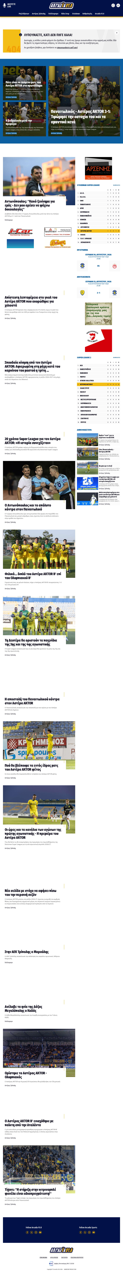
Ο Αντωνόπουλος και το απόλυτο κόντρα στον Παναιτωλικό (28, 507)
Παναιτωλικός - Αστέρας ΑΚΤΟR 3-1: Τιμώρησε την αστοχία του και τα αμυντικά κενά (81, 117)
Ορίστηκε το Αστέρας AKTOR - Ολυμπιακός (26, 1075)
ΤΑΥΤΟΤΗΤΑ (64, 1257)
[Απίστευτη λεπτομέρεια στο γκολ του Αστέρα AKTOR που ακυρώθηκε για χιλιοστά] (39, 277)
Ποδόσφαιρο (53, 13)
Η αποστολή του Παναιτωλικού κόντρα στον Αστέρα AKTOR (32, 701)
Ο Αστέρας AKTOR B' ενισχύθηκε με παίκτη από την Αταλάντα (29, 1123)
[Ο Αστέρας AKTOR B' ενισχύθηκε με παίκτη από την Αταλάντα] (39, 1109)
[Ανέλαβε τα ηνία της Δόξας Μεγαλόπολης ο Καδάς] (39, 990)
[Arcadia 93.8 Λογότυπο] (61, 5)
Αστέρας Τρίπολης (39, 13)
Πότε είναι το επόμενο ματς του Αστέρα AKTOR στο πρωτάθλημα (24, 84)
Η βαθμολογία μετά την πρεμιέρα (19, 122)
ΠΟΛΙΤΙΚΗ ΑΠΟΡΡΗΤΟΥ (77, 1257)
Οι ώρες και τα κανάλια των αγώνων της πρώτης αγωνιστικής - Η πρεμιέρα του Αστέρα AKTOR (33, 833)
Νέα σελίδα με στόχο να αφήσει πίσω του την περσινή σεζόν (30, 893)
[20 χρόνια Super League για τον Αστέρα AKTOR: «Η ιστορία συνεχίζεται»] (39, 417)
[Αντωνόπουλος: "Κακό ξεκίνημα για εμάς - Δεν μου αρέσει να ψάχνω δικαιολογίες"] (39, 181)
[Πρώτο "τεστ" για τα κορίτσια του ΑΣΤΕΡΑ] (87, 440)
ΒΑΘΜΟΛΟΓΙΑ (116, 185)
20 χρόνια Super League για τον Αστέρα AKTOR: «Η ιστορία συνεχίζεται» (33, 441)
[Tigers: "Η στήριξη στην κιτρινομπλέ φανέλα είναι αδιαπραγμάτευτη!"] (39, 1169)
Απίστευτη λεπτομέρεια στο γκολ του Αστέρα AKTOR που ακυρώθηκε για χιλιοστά (31, 301)
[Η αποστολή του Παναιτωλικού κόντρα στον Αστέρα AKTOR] (39, 683)
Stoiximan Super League (88, 185)
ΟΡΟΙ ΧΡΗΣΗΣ (54, 1257)
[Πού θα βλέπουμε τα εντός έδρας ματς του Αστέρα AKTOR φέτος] (39, 745)
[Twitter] (31, 1232)
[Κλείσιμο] (117, 33)
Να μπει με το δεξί (105, 466)
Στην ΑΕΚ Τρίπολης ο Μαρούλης (27, 952)
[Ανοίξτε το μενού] (118, 5)
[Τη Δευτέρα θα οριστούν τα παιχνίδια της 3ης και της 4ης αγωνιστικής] (39, 620)
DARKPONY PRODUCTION (70, 1269)
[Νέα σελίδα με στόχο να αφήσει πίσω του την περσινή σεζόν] (39, 875)
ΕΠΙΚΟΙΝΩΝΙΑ (43, 1257)
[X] (85, 1232)
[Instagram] (35, 1232)
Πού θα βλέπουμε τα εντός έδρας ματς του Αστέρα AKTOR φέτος (31, 767)
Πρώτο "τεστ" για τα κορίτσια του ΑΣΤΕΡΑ (106, 436)
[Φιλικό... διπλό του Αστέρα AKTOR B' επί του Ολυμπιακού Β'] (39, 554)
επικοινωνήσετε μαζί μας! (67, 47)
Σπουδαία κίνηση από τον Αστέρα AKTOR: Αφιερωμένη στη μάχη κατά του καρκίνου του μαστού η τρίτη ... (32, 366)
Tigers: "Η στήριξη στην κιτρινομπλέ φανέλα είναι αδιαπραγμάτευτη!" (30, 1191)
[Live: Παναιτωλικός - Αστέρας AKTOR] (87, 454)
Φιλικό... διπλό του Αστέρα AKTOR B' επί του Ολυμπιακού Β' (33, 576)
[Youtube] (40, 1232)
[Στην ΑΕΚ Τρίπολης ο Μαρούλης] (39, 935)
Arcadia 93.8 (99, 13)
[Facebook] (27, 1232)
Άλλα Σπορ (65, 13)
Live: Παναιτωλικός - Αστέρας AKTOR (106, 450)
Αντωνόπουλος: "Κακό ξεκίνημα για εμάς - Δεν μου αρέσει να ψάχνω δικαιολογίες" (30, 205)
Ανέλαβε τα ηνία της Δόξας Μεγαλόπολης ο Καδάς (23, 1009)
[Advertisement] (20, 232)
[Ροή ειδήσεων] (113, 5)
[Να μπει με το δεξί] (87, 468)
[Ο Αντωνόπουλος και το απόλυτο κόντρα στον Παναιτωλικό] (39, 485)
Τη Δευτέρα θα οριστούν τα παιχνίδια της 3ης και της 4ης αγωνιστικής (31, 642)
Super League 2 (84, 357)
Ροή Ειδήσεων (24, 13)
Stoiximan (76, 13)
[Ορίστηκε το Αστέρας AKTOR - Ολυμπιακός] (39, 1053)
